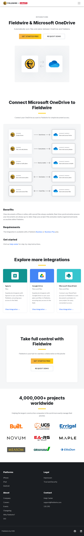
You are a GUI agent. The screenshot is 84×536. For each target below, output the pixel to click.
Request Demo (54, 36)
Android (6, 486)
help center (14, 244)
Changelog (7, 510)
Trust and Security (50, 482)
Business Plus (50, 232)
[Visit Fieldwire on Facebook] (73, 531)
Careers (6, 502)
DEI (4, 519)
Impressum (48, 478)
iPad (5, 482)
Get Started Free (30, 36)
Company (6, 498)
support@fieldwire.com (52, 502)
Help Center (48, 498)
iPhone (5, 478)
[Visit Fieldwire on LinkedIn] (79, 531)
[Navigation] (79, 3)
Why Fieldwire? (9, 515)
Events (5, 506)
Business (39, 232)
